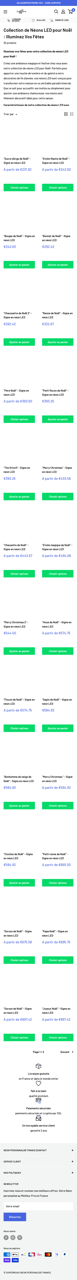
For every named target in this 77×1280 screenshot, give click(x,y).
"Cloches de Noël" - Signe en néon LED (18, 856)
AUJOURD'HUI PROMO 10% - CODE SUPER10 (39, 2)
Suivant (64, 1051)
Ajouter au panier (19, 264)
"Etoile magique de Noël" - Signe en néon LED (57, 547)
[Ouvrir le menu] (5, 11)
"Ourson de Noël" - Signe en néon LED (18, 933)
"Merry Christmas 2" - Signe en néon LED (16, 624)
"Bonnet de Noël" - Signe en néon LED (56, 238)
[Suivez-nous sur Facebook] (6, 1237)
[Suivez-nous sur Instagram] (12, 1237)
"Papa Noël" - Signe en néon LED (55, 933)
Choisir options (19, 187)
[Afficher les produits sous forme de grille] (66, 114)
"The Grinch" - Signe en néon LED (17, 469)
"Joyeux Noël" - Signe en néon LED (56, 1010)
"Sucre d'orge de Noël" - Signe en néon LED (17, 160)
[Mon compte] (63, 12)
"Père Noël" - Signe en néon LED (16, 392)
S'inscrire (15, 1217)
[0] (70, 11)
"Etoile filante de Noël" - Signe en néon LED (56, 160)
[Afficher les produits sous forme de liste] (71, 114)
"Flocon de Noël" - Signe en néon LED (19, 701)
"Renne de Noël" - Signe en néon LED (57, 315)
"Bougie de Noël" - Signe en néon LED (19, 238)
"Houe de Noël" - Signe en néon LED (56, 624)
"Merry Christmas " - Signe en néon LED (57, 778)
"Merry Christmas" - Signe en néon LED (57, 469)
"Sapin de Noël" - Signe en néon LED (57, 701)
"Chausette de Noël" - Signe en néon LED (16, 547)
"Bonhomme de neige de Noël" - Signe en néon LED (19, 778)
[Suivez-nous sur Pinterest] (19, 1237)
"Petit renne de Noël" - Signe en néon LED (55, 856)
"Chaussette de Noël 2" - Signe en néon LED (18, 315)
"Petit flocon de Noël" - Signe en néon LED (55, 392)
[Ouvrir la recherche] (56, 12)
